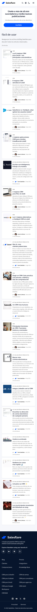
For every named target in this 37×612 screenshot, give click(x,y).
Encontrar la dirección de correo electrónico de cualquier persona (20, 414)
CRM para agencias (25, 582)
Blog (3, 560)
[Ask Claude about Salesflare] (14, 551)
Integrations (23, 563)
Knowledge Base (24, 567)
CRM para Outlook (8, 578)
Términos (23, 605)
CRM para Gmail (7, 582)
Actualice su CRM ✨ (19, 484)
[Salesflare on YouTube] (16, 599)
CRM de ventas (24, 575)
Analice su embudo (19, 439)
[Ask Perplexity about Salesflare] (19, 551)
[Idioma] (25, 3)
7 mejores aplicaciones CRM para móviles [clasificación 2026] (20, 139)
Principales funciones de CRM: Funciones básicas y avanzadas (20, 328)
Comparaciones (7, 567)
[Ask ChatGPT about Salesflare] (3, 551)
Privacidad (14, 605)
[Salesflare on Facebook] (24, 599)
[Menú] (33, 3)
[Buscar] (22, 3)
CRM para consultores (26, 578)
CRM (13, 51)
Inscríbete (18, 25)
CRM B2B (5, 593)
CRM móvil (22, 586)
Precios (21, 560)
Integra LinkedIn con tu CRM (22, 388)
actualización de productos (20, 162)
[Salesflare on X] (20, 599)
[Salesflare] (8, 3)
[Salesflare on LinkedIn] (12, 599)
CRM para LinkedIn (8, 575)
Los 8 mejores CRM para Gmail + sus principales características (21, 55)
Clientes (4, 563)
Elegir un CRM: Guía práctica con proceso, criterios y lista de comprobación (22, 277)
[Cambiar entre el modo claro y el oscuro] (29, 3)
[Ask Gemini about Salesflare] (9, 551)
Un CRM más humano (20, 305)
